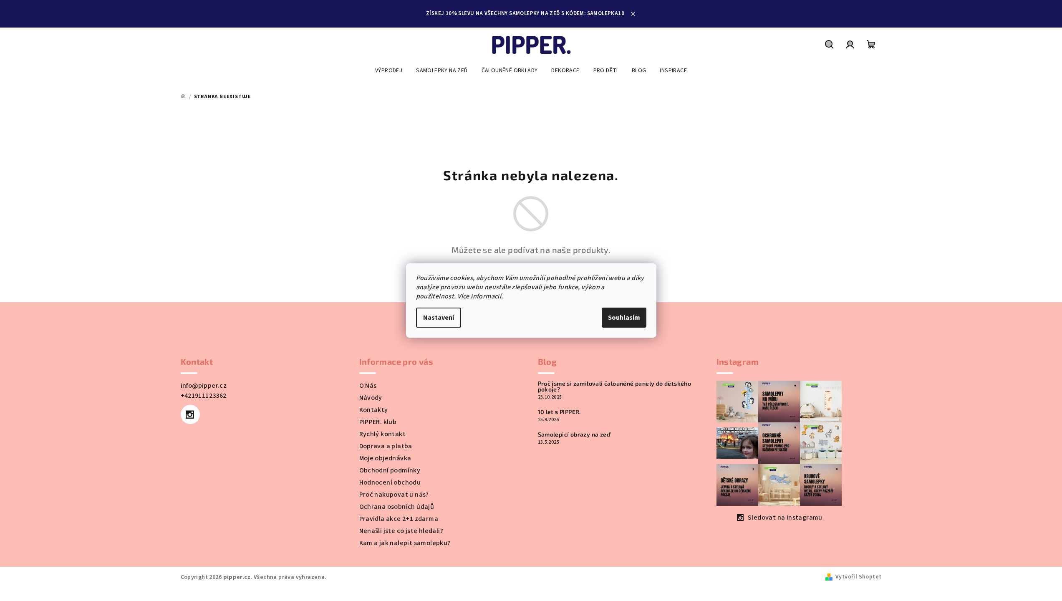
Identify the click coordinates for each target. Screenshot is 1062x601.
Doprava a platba (385, 446)
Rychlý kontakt (382, 434)
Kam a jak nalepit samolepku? (405, 543)
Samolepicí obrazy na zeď (574, 434)
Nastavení (438, 317)
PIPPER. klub (378, 422)
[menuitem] (388, 70)
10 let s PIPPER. (559, 412)
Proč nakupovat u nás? (394, 494)
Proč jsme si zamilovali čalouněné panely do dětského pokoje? (614, 386)
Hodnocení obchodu (390, 482)
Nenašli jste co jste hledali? (401, 530)
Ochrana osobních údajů (396, 506)
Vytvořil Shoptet (858, 577)
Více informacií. (480, 296)
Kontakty (373, 409)
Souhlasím (624, 317)
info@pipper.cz (204, 385)
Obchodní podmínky (390, 470)
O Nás (368, 385)
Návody (370, 397)
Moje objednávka (385, 458)
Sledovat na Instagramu (785, 517)
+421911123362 (204, 395)
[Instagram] (190, 414)
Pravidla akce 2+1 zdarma (399, 518)
